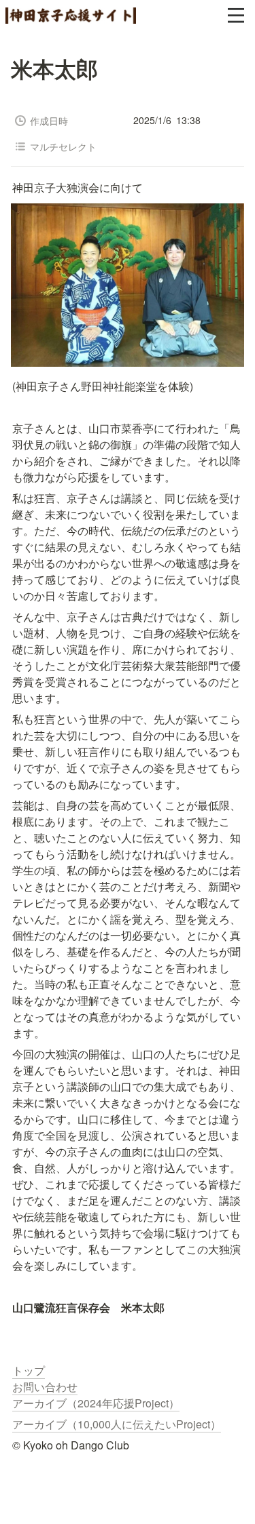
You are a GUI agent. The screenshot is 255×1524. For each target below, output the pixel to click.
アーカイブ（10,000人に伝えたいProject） (116, 1424)
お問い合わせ (45, 1387)
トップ (28, 1370)
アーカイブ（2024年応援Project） (96, 1403)
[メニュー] (236, 15)
